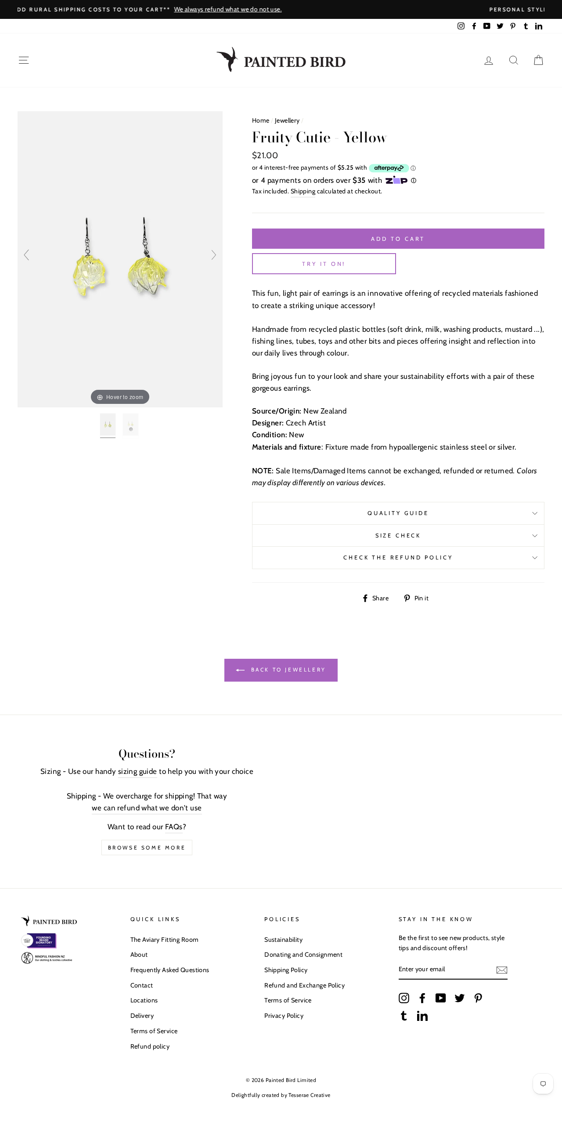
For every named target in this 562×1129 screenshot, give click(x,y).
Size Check (398, 535)
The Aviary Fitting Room (164, 940)
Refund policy (150, 1046)
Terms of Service (154, 1031)
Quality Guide (398, 513)
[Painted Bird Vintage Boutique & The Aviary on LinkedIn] (422, 1015)
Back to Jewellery (287, 669)
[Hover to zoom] (120, 258)
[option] (281, 9)
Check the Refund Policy (398, 557)
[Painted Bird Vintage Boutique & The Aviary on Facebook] (422, 998)
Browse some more (147, 847)
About (139, 954)
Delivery (142, 1016)
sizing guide (137, 771)
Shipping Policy (285, 970)
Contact (141, 985)
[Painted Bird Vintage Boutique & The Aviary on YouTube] (441, 998)
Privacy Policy (283, 1016)
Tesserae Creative (309, 1095)
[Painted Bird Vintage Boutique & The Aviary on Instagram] (404, 998)
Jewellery (287, 120)
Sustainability (283, 940)
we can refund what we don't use (147, 807)
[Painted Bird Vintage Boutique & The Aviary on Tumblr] (404, 1015)
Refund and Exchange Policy (304, 985)
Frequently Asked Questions (169, 970)
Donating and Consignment (303, 954)
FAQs (174, 826)
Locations (144, 1000)
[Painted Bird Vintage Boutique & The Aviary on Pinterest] (478, 998)
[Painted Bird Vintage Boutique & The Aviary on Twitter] (459, 998)
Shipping (303, 191)
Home (261, 120)
